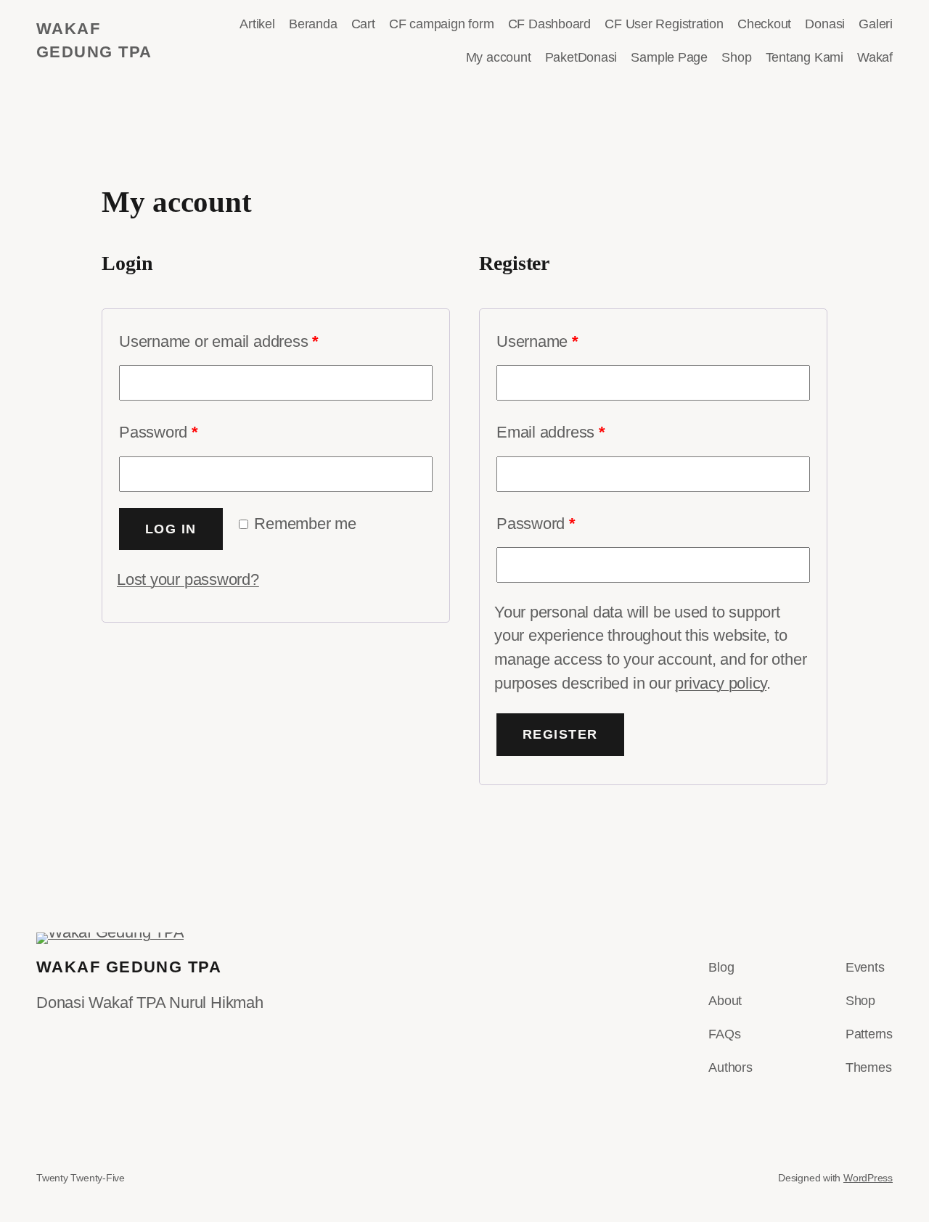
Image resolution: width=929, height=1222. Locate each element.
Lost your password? (188, 579)
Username (537, 341)
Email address (550, 432)
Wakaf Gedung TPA (128, 967)
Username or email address (219, 341)
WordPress (868, 1178)
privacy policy (720, 683)
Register (560, 734)
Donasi (859, 25)
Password (158, 432)
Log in (171, 529)
